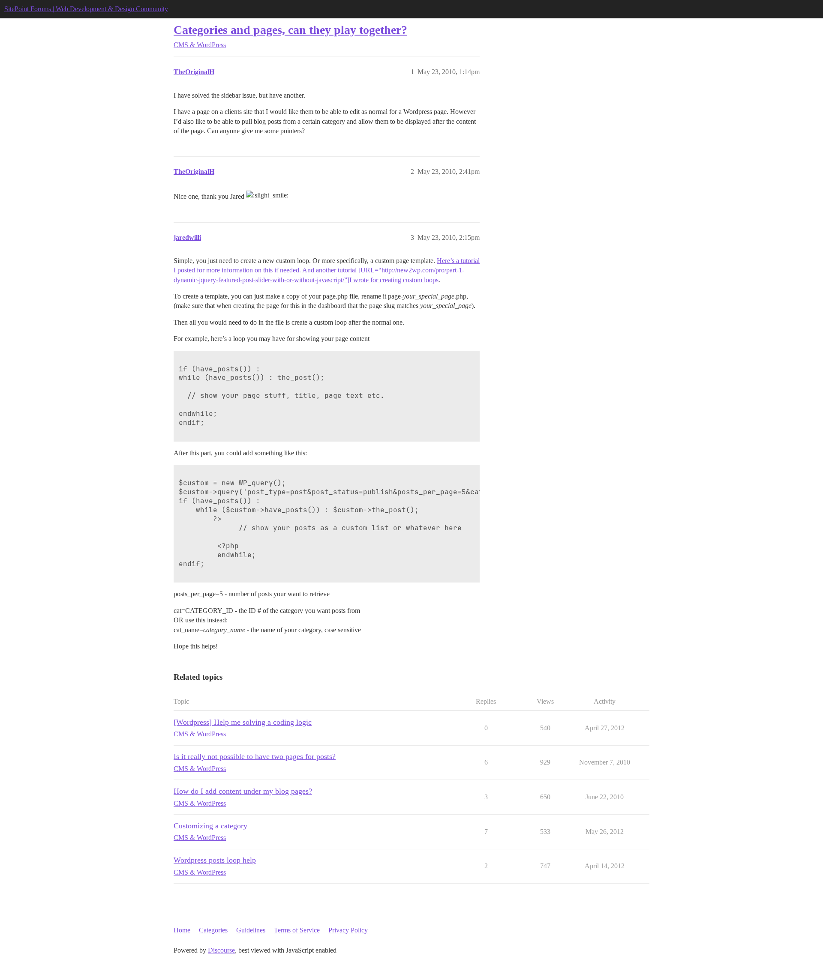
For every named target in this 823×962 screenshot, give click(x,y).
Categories (213, 930)
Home (182, 930)
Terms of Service (297, 930)
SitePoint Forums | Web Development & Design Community (86, 8)
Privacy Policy (348, 930)
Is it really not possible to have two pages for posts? (255, 756)
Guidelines (250, 930)
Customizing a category (210, 826)
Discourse (221, 950)
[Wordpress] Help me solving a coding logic (243, 722)
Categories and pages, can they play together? (290, 29)
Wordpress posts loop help (215, 860)
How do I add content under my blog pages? (243, 791)
